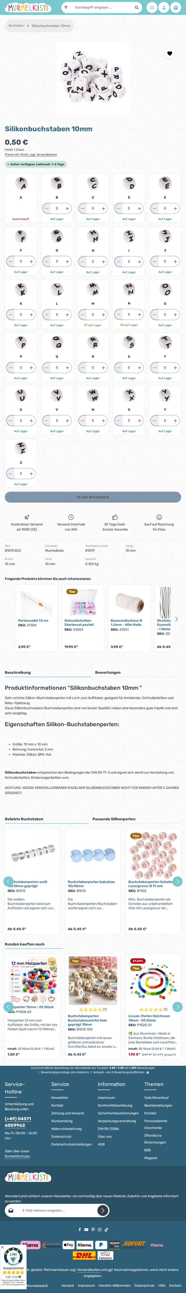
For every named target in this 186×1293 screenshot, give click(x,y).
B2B (147, 1150)
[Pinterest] (93, 1229)
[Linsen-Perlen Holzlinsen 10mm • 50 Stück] (153, 980)
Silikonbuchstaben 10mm (51, 26)
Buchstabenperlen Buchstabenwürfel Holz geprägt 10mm (87, 1020)
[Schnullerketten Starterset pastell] (82, 603)
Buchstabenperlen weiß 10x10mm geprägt (27, 884)
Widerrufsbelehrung (66, 1129)
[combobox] (101, 7)
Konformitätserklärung (115, 1105)
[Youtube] (86, 1229)
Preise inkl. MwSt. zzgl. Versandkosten (31, 154)
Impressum (106, 1098)
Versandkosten (88, 1270)
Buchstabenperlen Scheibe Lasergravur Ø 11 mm (150, 884)
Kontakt (57, 1105)
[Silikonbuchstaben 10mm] (93, 78)
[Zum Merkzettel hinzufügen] (169, 53)
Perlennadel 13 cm (33, 621)
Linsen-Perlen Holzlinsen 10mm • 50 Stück (149, 1018)
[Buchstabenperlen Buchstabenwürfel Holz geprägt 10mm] (93, 980)
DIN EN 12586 (108, 1129)
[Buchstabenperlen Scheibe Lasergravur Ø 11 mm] (153, 855)
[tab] (48, 673)
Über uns (105, 1137)
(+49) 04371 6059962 (18, 1122)
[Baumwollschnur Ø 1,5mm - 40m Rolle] (129, 603)
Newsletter (59, 1098)
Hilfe (161, 1286)
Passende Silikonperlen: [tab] (114, 819)
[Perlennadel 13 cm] (36, 603)
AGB (101, 1144)
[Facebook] (80, 1229)
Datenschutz (61, 1137)
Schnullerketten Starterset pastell (79, 623)
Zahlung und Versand (67, 1113)
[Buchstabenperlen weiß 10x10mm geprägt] (33, 855)
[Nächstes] (177, 881)
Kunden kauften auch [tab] (25, 944)
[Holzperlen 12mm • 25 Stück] (33, 980)
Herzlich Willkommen (115, 1286)
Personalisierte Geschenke (155, 1124)
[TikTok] (106, 1229)
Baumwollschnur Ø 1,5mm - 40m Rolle (126, 623)
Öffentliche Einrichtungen (155, 1139)
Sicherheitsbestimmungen (118, 1113)
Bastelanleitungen (158, 1105)
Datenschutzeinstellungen (71, 1144)
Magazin (150, 1158)
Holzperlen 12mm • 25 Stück (31, 1007)
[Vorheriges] (8, 881)
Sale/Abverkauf (156, 1098)
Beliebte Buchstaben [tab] (24, 819)
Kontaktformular (17, 1156)
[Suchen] (137, 7)
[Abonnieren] (102, 1210)
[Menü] (152, 7)
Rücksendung (61, 1121)
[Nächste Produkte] (176, 619)
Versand (67, 1286)
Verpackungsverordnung (117, 1121)
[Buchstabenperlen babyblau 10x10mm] (93, 855)
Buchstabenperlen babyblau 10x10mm (91, 884)
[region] (93, 78)
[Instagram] (100, 1229)
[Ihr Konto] (163, 7)
